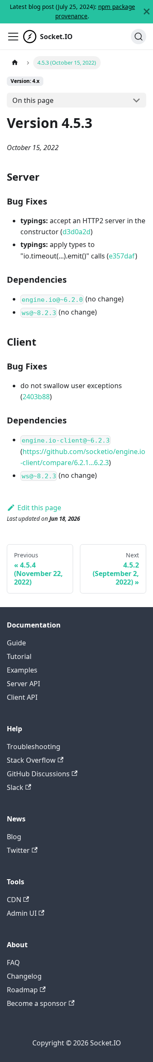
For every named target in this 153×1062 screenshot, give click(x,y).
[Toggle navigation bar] (13, 36)
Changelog (24, 976)
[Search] (138, 36)
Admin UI (22, 913)
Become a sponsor (37, 1003)
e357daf (122, 256)
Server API (23, 683)
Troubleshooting (33, 746)
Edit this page (39, 507)
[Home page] (15, 62)
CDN (14, 899)
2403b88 (36, 396)
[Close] (146, 11)
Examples (22, 670)
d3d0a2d (76, 231)
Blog (14, 836)
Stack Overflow (31, 760)
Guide (16, 642)
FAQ (13, 962)
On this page (33, 100)
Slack (15, 787)
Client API (22, 697)
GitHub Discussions (38, 773)
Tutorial (19, 656)
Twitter (18, 850)
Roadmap (22, 989)
